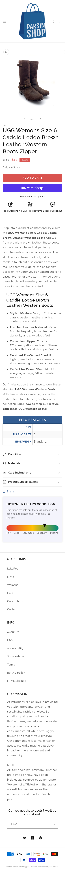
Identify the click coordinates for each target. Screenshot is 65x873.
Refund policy (16, 672)
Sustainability (16, 656)
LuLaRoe (12, 568)
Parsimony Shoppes (21, 867)
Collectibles (15, 601)
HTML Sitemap (16, 680)
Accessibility (15, 648)
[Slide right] (40, 119)
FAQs (10, 640)
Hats (10, 593)
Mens (10, 576)
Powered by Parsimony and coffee (44, 867)
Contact (12, 609)
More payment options (32, 196)
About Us (13, 632)
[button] (4, 21)
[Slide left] (25, 119)
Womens (12, 585)
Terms (11, 664)
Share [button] (10, 491)
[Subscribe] (54, 824)
